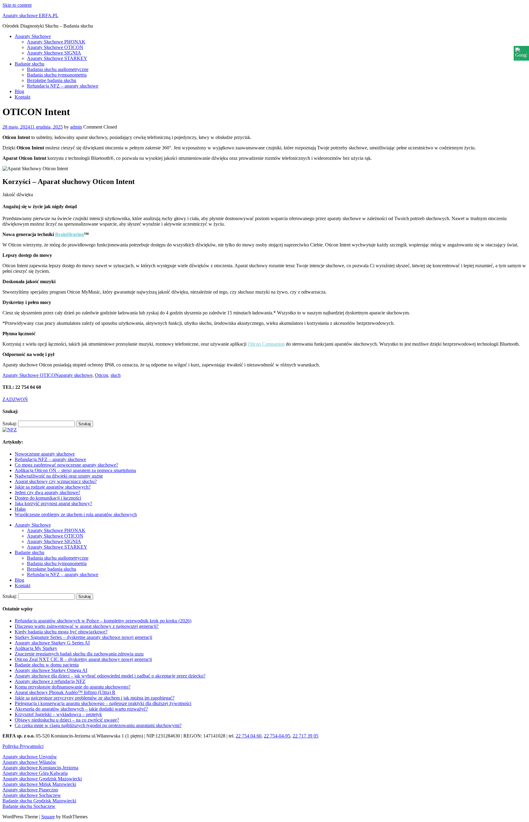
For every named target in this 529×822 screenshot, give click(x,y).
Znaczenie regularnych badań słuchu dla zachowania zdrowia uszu (79, 653)
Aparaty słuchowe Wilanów (29, 762)
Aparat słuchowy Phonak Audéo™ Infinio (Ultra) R (65, 692)
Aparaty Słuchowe (33, 36)
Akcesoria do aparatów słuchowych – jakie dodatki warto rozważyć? (81, 708)
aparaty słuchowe (75, 375)
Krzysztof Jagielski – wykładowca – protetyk (58, 714)
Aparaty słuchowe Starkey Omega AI (51, 670)
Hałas (20, 509)
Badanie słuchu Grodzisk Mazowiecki (39, 800)
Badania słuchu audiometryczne (57, 69)
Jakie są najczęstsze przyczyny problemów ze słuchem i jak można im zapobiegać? (94, 697)
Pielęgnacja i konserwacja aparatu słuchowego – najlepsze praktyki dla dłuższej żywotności (103, 703)
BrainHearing (69, 234)
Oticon (101, 375)
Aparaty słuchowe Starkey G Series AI (52, 642)
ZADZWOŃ (15, 399)
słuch (116, 375)
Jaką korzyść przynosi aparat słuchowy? (53, 503)
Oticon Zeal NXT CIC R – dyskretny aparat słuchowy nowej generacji (83, 659)
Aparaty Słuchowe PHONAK (56, 41)
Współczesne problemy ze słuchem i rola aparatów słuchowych (76, 514)
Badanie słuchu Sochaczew (28, 806)
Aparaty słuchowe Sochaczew (31, 795)
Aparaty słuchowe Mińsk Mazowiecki (39, 784)
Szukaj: (9, 423)
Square (48, 816)
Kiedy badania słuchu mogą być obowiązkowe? (61, 631)
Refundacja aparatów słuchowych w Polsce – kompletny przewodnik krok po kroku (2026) (103, 620)
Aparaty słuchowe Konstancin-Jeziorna (40, 767)
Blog (19, 91)
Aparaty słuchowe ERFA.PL (30, 15)
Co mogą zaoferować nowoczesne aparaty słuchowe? (66, 464)
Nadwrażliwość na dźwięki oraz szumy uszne (59, 476)
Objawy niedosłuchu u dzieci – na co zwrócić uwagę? (67, 720)
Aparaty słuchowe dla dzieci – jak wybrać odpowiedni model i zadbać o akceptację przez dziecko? (110, 675)
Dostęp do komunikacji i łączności (48, 498)
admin (76, 126)
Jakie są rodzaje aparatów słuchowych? (53, 487)
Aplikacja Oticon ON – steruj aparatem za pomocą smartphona (75, 470)
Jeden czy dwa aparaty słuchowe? (47, 492)
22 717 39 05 (305, 735)
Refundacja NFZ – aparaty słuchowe (62, 85)
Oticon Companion (266, 344)
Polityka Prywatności (22, 746)
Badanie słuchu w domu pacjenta (47, 664)
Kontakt (22, 96)
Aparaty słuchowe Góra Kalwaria (35, 773)
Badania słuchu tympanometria (57, 74)
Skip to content (17, 5)
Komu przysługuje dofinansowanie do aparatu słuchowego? (72, 686)
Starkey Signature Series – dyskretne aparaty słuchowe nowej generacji (83, 637)
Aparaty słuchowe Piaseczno (30, 789)
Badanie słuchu (29, 63)
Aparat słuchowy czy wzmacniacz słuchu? (56, 481)
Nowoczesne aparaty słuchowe (45, 453)
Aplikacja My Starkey (36, 648)
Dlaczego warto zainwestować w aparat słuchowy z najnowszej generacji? (87, 626)
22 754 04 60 (248, 735)
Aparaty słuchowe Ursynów (29, 756)
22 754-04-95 (277, 735)
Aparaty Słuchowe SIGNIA (54, 52)
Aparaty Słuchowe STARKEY (57, 58)
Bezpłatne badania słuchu (51, 80)
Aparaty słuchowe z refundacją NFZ (50, 681)
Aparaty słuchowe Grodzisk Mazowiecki (42, 778)
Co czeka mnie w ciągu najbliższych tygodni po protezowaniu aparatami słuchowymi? (98, 725)
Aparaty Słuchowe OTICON (55, 47)
